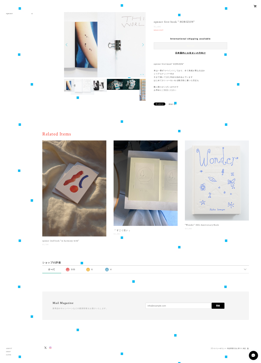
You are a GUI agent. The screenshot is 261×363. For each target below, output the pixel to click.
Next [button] (143, 45)
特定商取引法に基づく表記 (236, 348)
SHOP (8, 352)
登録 (218, 305)
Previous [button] (67, 45)
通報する (172, 104)
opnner (9, 14)
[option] (105, 44)
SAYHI (8, 355)
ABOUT (9, 349)
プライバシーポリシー (218, 348)
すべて (51, 269)
